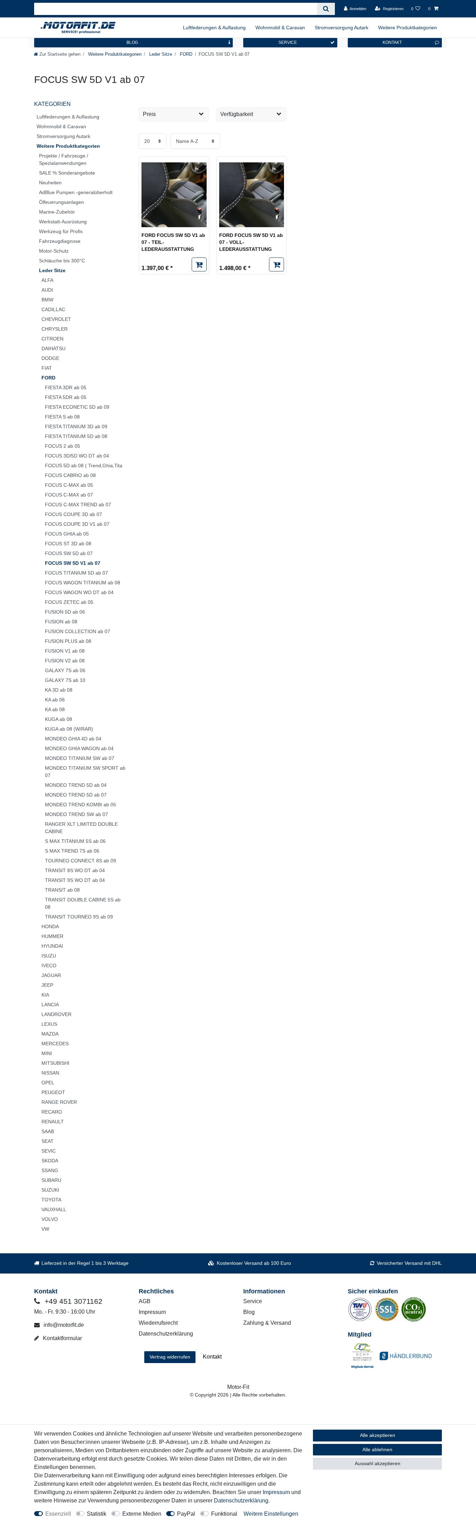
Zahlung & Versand (267, 1323)
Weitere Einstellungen (271, 1514)
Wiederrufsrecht (158, 1323)
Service (252, 1301)
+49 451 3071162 (72, 1301)
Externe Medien (141, 1514)
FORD (185, 54)
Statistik (96, 1514)
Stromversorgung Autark (341, 27)
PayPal (186, 1514)
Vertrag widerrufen (169, 1357)
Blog (249, 1312)
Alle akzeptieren (377, 1435)
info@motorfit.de (63, 1325)
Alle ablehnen (377, 1449)
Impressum (152, 1312)
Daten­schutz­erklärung (241, 1500)
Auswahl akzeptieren (377, 1463)
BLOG (132, 42)
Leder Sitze (160, 54)
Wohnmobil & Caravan (280, 27)
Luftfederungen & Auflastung (214, 27)
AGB (145, 1301)
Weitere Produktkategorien (407, 27)
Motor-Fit (238, 1387)
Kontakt (212, 1357)
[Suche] (326, 9)
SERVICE (287, 42)
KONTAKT (392, 42)
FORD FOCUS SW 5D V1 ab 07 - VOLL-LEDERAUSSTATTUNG (251, 242)
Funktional (224, 1514)
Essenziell (58, 1514)
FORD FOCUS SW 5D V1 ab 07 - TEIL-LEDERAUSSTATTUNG (173, 242)
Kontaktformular (61, 1338)
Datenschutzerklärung (166, 1334)
